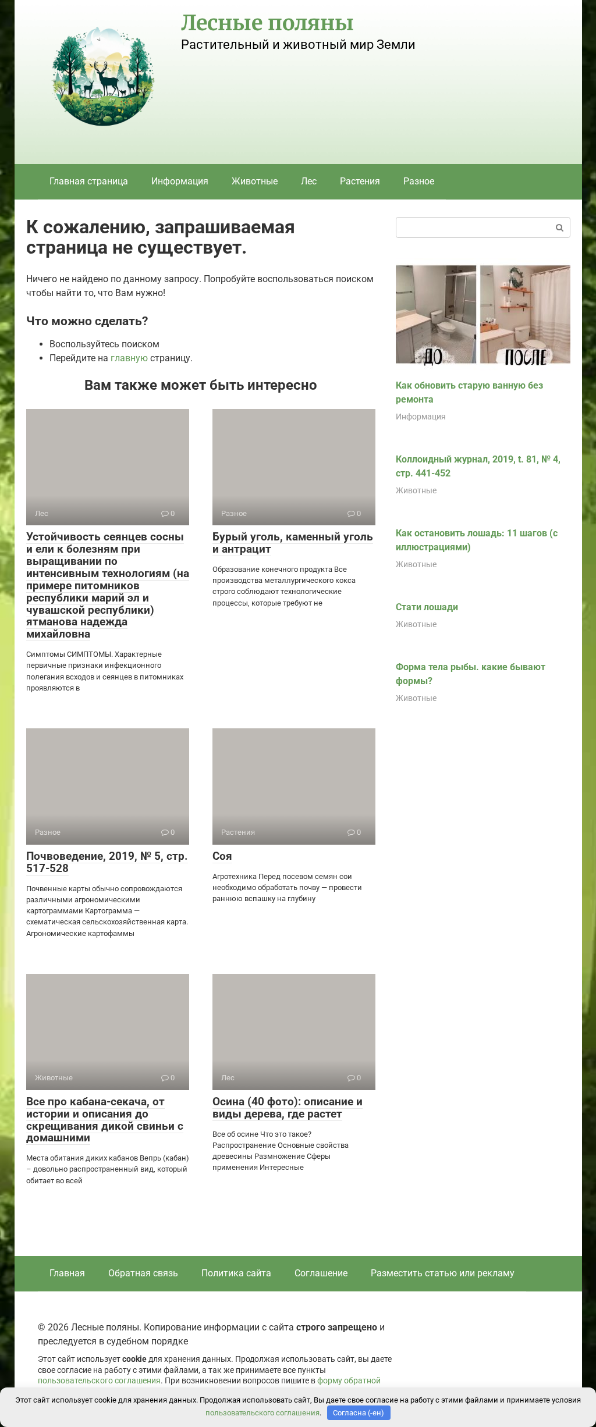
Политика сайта (236, 1273)
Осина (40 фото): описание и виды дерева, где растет (287, 1107)
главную (129, 358)
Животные (255, 181)
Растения (360, 181)
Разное (418, 181)
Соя (222, 856)
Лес (309, 181)
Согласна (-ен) (358, 1412)
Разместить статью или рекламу (443, 1273)
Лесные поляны (267, 23)
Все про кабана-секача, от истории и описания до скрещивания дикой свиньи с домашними (104, 1120)
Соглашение (321, 1273)
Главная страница (88, 181)
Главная (67, 1273)
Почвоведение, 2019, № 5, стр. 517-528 (107, 862)
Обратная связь (143, 1273)
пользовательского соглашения (99, 1381)
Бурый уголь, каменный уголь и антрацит (292, 543)
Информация (179, 181)
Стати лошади (427, 607)
